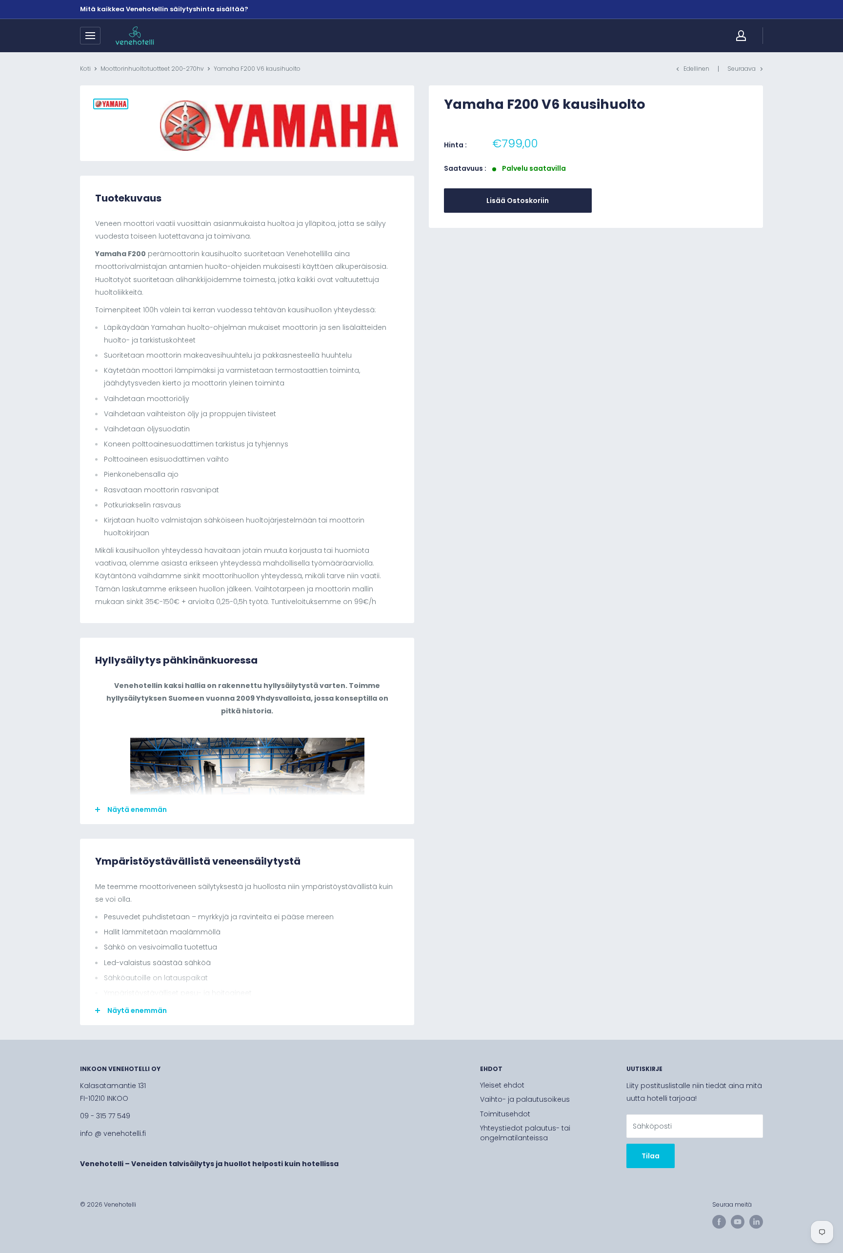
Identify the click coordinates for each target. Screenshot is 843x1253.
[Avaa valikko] (90, 35)
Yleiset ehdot (502, 1085)
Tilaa (651, 1156)
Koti (85, 68)
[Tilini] (741, 35)
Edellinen (696, 68)
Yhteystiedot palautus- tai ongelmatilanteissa (525, 1133)
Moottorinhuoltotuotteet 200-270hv (152, 68)
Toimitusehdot (505, 1114)
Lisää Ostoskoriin (517, 200)
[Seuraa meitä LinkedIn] (756, 1222)
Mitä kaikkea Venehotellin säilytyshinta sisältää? (164, 9)
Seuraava (741, 68)
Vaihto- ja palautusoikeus (525, 1099)
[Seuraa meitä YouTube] (737, 1222)
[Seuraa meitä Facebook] (719, 1222)
